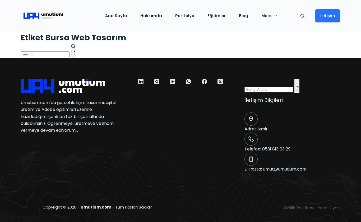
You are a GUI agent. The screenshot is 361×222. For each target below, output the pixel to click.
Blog (243, 15)
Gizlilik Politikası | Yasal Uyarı (311, 208)
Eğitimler (216, 15)
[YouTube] (172, 81)
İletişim (327, 15)
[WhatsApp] (188, 81)
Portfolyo (184, 15)
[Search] (302, 16)
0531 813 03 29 (276, 149)
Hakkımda (151, 15)
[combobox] (45, 54)
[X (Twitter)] (220, 81)
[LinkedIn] (141, 81)
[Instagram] (156, 81)
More (266, 15)
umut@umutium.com (285, 169)
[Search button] (73, 51)
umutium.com (96, 207)
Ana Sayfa (116, 15)
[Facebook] (204, 81)
